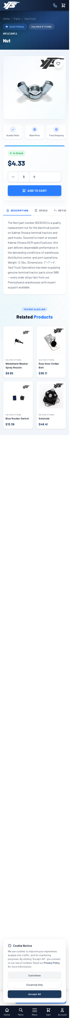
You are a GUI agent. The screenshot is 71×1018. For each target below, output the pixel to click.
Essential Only (35, 984)
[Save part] (58, 63)
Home (6, 18)
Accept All (34, 994)
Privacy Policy (52, 962)
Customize (34, 975)
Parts (17, 18)
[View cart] (63, 5)
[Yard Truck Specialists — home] (11, 5)
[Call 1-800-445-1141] (55, 5)
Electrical (30, 18)
